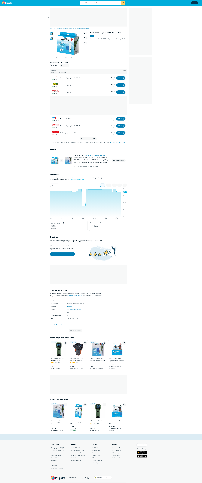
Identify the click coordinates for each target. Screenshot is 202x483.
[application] (88, 203)
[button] (85, 33)
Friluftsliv (65, 28)
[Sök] (123, 3)
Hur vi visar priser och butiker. (117, 142)
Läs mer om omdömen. (89, 242)
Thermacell (69, 306)
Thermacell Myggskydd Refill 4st (95, 155)
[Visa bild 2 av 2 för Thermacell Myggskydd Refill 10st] (51, 38)
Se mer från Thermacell (56, 325)
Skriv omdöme (98, 36)
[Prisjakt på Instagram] (91, 478)
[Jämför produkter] (85, 42)
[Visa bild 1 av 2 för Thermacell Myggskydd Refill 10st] (51, 33)
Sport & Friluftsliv (58, 28)
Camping (71, 28)
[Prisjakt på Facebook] (88, 478)
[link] (88, 160)
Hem (51, 28)
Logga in (194, 2)
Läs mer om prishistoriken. (77, 179)
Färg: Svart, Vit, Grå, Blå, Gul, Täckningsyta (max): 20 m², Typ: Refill (107, 39)
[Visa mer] (51, 78)
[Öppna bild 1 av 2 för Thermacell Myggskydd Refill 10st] (68, 43)
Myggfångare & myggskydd (82, 28)
